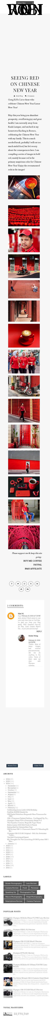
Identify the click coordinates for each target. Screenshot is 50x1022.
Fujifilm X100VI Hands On (17, 812)
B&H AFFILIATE (33, 568)
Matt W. (21, 614)
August (11, 794)
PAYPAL (37, 564)
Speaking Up (10, 892)
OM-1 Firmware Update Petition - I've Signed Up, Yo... (27, 818)
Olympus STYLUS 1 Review (23, 953)
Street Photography (13, 883)
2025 (8, 781)
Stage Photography (34, 897)
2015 (8, 863)
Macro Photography (13, 897)
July (9, 797)
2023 (8, 846)
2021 (8, 850)
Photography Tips (27, 892)
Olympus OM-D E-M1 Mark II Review (27, 941)
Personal (34, 888)
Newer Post (12, 765)
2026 (8, 779)
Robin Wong (19, 96)
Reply (39, 631)
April (10, 803)
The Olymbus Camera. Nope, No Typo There (24, 823)
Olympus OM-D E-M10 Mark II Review (28, 990)
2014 (8, 865)
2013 (8, 868)
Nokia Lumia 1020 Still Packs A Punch (22, 825)
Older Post (38, 765)
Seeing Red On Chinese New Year (25, 84)
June (10, 799)
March (10, 805)
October (11, 790)
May (10, 801)
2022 (8, 848)
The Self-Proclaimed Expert (18, 837)
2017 (8, 859)
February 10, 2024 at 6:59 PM (34, 641)
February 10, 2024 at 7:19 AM (31, 616)
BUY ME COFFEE (32, 561)
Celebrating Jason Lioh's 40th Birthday (22, 810)
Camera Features (34, 901)
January (11, 843)
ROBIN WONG (25, 10)
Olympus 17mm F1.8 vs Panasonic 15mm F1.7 (24, 820)
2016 (8, 861)
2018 (8, 857)
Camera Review (11, 888)
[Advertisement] (25, 42)
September (12, 792)
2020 (8, 852)
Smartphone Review (13, 901)
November (12, 788)
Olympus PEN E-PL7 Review (24, 930)
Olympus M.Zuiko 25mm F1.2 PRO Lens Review (31, 918)
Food (25, 888)
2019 (8, 854)
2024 (8, 783)
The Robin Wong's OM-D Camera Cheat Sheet (30, 978)
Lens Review (31, 883)
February (11, 808)
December (12, 786)
